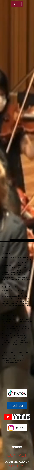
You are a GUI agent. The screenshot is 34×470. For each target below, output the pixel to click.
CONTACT (17, 455)
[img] (17, 3)
